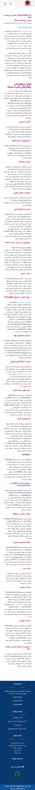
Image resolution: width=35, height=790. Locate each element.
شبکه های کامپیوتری (9, 23)
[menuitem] (10, 3)
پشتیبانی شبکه (17, 748)
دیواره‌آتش (22, 302)
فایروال (29, 302)
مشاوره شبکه (17, 750)
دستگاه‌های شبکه (18, 604)
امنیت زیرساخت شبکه (22, 20)
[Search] (10, 3)
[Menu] (6, 3)
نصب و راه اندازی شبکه (17, 743)
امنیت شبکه (18, 23)
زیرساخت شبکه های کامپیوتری (17, 745)
